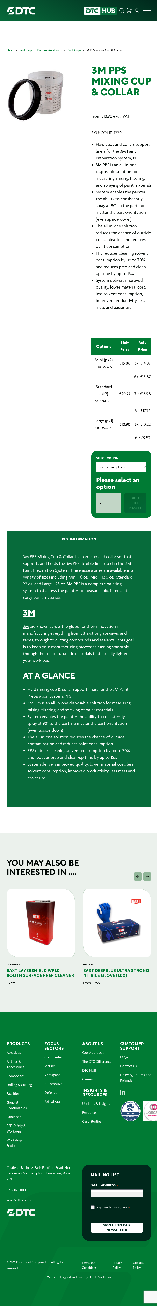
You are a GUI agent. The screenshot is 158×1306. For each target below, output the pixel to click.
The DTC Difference (97, 1061)
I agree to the (113, 1207)
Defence (50, 1092)
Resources (89, 1112)
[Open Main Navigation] (147, 11)
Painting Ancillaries (49, 50)
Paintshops (52, 1101)
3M (29, 613)
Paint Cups (74, 50)
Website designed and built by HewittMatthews (79, 1277)
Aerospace (52, 1075)
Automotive (53, 1083)
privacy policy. (121, 1207)
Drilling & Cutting (19, 1085)
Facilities (13, 1093)
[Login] (137, 11)
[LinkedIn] (122, 1092)
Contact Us (128, 1066)
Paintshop (25, 50)
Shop (10, 50)
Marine (49, 1066)
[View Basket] (129, 10)
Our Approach (93, 1052)
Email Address (104, 1185)
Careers (88, 1079)
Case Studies (91, 1121)
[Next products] (147, 876)
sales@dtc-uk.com (20, 1200)
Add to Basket (135, 503)
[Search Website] (121, 10)
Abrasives (14, 1052)
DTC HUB (89, 1070)
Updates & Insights (96, 1103)
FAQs (124, 1057)
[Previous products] (138, 876)
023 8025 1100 (16, 1190)
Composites (16, 1076)
